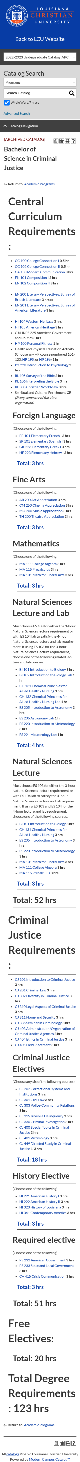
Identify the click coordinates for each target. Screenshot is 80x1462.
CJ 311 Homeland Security (35, 1017)
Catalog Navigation (23, 126)
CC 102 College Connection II (37, 266)
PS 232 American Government (42, 1260)
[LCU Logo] (40, 15)
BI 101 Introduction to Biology (42, 669)
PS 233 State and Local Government (46, 1265)
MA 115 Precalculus (34, 569)
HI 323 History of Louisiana (40, 1207)
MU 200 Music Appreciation (41, 511)
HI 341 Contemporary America (42, 1212)
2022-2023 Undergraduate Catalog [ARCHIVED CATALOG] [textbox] (41, 57)
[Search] (71, 93)
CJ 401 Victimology (34, 1138)
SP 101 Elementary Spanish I (41, 441)
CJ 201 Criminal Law (30, 990)
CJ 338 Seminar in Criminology (38, 1023)
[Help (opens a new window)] (73, 141)
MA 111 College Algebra (38, 564)
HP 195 (28, 359)
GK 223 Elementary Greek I (40, 447)
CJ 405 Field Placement (33, 1045)
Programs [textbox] (13, 82)
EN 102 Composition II (32, 283)
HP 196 (45, 359)
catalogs (12, 1454)
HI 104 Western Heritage (34, 321)
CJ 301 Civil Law (31, 1100)
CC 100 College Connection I (37, 260)
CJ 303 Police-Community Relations (47, 1105)
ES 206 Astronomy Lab (36, 718)
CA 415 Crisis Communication (42, 1276)
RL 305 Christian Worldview (36, 387)
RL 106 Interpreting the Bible (37, 381)
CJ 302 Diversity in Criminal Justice (42, 996)
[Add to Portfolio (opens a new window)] (61, 141)
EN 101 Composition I (32, 277)
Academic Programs (39, 184)
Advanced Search (17, 113)
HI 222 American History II (39, 1201)
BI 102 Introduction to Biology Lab (45, 675)
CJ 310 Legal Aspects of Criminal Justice (45, 1006)
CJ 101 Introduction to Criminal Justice (45, 979)
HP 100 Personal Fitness (33, 343)
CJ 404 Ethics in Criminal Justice (39, 1039)
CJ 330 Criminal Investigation (42, 1122)
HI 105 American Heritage (35, 327)
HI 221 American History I (39, 1196)
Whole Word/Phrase (25, 102)
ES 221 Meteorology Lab (38, 734)
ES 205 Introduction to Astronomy (45, 707)
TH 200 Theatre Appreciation (41, 516)
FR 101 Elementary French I (40, 435)
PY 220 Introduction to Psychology (41, 365)
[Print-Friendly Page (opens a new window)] (67, 141)
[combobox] (40, 56)
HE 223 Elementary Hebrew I (41, 452)
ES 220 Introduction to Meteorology (47, 723)
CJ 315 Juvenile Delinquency (41, 1116)
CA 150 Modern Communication (40, 272)
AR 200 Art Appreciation (38, 499)
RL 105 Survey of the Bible (35, 375)
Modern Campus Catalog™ (49, 1459)
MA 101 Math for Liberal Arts (41, 575)
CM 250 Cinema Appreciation (42, 505)
